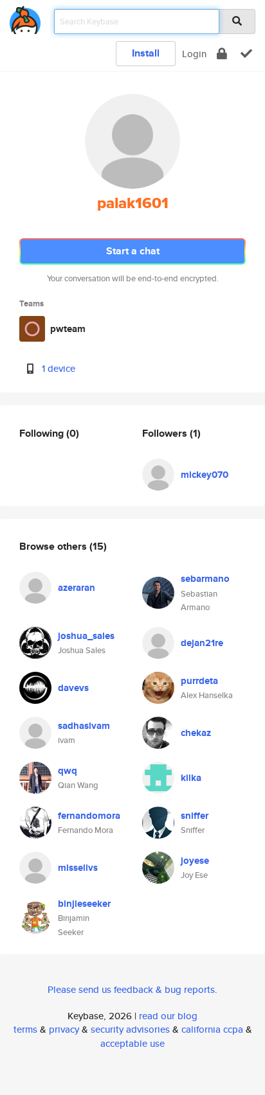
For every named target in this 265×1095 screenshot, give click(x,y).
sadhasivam (84, 726)
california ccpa (212, 1029)
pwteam (68, 329)
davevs (73, 688)
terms (25, 1029)
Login (194, 53)
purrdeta (199, 681)
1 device (58, 368)
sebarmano (205, 579)
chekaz (196, 733)
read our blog (168, 1015)
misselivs (78, 868)
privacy (64, 1029)
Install (146, 53)
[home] (25, 17)
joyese (195, 861)
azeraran (76, 588)
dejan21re (202, 643)
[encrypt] (222, 54)
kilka (191, 778)
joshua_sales (86, 636)
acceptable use (132, 1043)
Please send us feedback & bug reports (131, 989)
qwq (67, 771)
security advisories (130, 1029)
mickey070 (204, 475)
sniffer (194, 816)
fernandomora (89, 816)
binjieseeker (84, 904)
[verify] (246, 54)
